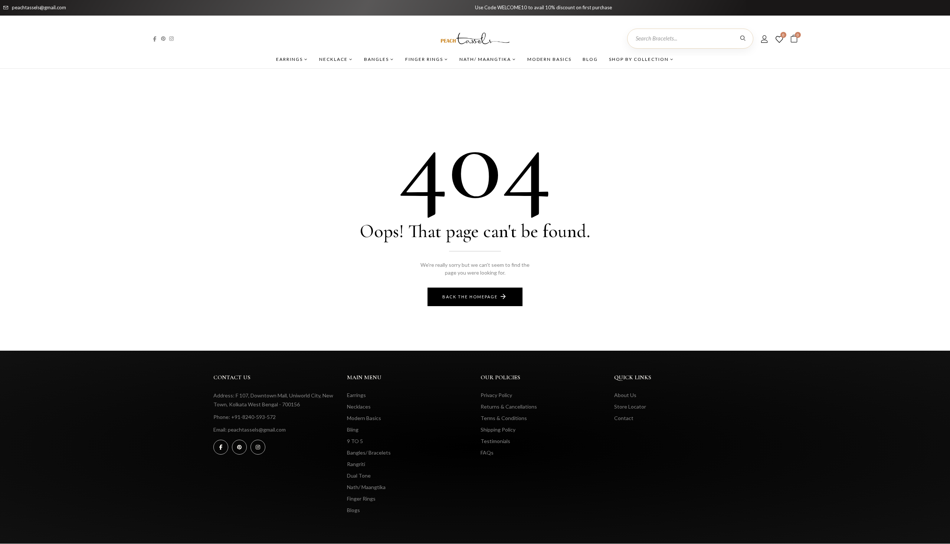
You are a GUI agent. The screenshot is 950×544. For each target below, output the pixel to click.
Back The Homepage (470, 296)
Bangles (377, 59)
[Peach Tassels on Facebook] (154, 38)
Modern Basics (549, 59)
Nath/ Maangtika (485, 59)
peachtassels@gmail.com (39, 7)
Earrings (290, 59)
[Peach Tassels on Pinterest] (163, 38)
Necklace (334, 59)
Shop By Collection (639, 59)
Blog (590, 59)
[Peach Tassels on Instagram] (171, 38)
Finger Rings (425, 59)
